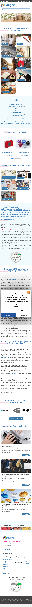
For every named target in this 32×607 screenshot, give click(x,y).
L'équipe (4, 561)
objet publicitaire (13, 279)
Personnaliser (23, 315)
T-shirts (4, 43)
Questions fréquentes (8, 571)
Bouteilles (20, 80)
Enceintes (5, 92)
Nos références (6, 562)
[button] (12, 158)
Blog (4, 568)
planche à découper (26, 372)
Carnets (4, 80)
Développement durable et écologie (8, 177)
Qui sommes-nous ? (7, 559)
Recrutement (6, 564)
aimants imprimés (5, 357)
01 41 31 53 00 (7, 549)
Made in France (6, 199)
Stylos (20, 43)
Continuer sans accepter (7, 291)
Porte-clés (5, 55)
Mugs (19, 55)
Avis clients (5, 566)
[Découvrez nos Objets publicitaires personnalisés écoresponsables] (16, 17)
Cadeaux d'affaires (23, 188)
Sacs (3, 67)
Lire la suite (26, 455)
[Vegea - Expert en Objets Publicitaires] (8, 6)
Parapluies (21, 67)
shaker (13, 373)
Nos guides (5, 570)
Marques (20, 177)
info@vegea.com (23, 1)
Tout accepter (8, 315)
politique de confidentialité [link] (17, 310)
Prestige (4, 188)
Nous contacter (6, 573)
